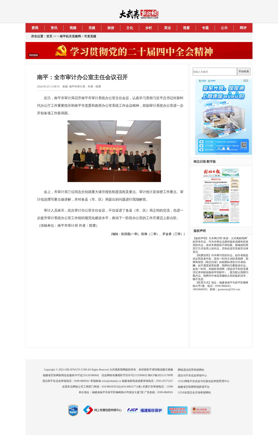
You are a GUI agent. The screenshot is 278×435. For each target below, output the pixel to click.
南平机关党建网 (70, 36)
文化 (129, 28)
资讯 (54, 28)
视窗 (186, 28)
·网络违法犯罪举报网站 (190, 369)
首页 (49, 36)
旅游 (110, 28)
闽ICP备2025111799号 (160, 375)
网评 (243, 28)
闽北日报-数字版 (205, 161)
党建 (92, 28)
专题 (205, 28)
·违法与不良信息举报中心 (192, 375)
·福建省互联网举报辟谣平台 (193, 386)
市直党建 (90, 36)
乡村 (148, 28)
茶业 (167, 28)
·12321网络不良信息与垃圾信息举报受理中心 (203, 381)
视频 (73, 28)
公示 (224, 28)
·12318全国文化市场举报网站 (194, 392)
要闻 (35, 28)
